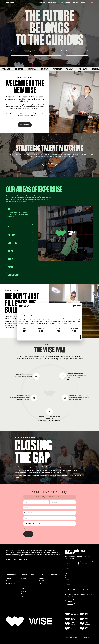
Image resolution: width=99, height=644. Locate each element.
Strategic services (10, 583)
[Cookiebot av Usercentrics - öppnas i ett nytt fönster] (74, 306)
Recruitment (9, 581)
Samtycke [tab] (27, 311)
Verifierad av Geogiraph (71, 637)
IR (39, 586)
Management (24, 578)
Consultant (8, 578)
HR (21, 594)
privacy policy (60, 528)
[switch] (41, 331)
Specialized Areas (27, 574)
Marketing (23, 591)
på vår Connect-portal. (60, 497)
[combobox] (25, 513)
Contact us (82, 2)
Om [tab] (71, 311)
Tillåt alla (70, 337)
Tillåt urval (49, 337)
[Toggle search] (89, 3)
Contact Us (54, 574)
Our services (41, 2)
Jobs (61, 2)
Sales (22, 581)
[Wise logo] (10, 2)
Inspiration (67, 2)
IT (21, 583)
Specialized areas (52, 2)
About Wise (75, 2)
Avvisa (28, 337)
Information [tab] (49, 311)
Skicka (28, 534)
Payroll (22, 586)
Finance (23, 596)
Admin (22, 589)
